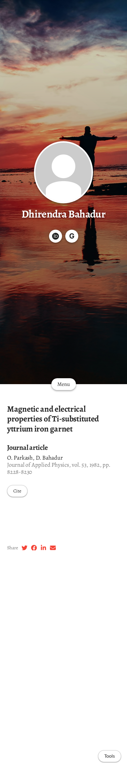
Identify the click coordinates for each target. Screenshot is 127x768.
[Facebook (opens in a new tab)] (34, 548)
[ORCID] (55, 236)
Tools (109, 756)
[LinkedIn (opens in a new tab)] (43, 548)
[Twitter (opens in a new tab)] (24, 548)
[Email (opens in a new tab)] (53, 548)
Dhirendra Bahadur (63, 214)
